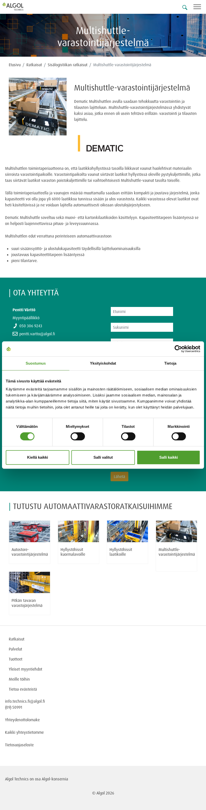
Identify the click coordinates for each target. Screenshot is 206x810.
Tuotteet (15, 659)
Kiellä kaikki (37, 457)
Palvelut (15, 649)
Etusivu (15, 64)
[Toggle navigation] (199, 7)
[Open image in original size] (38, 106)
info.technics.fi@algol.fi (25, 701)
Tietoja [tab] (170, 363)
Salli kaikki (168, 457)
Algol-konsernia (55, 778)
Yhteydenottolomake (22, 719)
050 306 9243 (30, 325)
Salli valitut (103, 457)
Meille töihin (19, 679)
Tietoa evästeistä (23, 689)
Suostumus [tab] (36, 363)
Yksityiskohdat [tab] (103, 363)
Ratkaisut (34, 64)
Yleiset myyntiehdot (25, 669)
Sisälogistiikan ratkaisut (67, 64)
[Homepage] (19, 7)
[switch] (78, 436)
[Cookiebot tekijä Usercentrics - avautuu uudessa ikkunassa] (178, 349)
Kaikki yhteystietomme (24, 732)
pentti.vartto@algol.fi (37, 333)
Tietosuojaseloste (19, 744)
